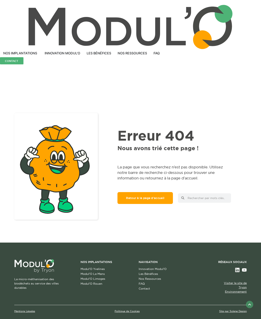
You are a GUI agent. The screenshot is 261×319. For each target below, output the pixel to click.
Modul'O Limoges (93, 279)
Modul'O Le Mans (93, 274)
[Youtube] (244, 270)
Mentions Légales (24, 311)
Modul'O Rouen (91, 283)
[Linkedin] (237, 270)
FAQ (142, 283)
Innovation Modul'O (153, 269)
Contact (144, 288)
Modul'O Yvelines (93, 269)
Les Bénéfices (148, 274)
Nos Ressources (150, 279)
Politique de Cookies (127, 311)
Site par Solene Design (233, 311)
